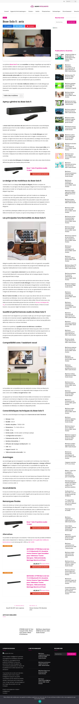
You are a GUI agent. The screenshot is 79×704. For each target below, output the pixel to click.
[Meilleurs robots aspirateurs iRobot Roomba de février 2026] (59, 193)
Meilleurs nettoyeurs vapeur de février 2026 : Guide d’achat (44, 664)
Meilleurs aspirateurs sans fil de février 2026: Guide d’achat (70, 537)
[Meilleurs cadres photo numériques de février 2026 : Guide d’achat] (59, 137)
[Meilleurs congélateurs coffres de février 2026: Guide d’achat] (59, 519)
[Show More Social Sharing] (37, 26)
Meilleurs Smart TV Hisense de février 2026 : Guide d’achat (70, 266)
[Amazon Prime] (44, 563)
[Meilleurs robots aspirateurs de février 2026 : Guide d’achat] (59, 410)
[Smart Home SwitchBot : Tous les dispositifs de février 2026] (59, 528)
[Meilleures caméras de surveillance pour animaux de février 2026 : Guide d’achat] (59, 238)
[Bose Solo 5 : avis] (27, 45)
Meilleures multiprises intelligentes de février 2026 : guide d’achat (70, 455)
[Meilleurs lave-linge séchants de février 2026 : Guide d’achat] (59, 384)
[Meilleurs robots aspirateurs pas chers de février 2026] (59, 554)
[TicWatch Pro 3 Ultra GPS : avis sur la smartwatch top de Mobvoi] (59, 493)
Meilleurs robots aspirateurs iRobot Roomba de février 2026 (70, 193)
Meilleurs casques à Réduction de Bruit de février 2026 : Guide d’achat (70, 437)
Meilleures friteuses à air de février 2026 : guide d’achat (70, 402)
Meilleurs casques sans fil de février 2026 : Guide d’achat (70, 445)
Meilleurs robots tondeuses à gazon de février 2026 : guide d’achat (70, 120)
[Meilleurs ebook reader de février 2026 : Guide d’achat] (59, 341)
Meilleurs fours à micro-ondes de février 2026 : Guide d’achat (70, 428)
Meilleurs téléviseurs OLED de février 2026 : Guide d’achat (70, 324)
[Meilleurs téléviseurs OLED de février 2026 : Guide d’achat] (59, 324)
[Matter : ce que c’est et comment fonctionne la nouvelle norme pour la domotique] (59, 473)
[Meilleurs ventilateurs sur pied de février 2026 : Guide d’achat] (59, 545)
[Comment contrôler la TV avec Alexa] (59, 464)
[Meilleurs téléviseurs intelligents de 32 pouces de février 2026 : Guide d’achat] (59, 67)
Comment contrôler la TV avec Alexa (70, 463)
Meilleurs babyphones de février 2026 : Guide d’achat (70, 358)
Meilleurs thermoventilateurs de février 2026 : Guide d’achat (70, 174)
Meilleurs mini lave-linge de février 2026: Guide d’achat (70, 156)
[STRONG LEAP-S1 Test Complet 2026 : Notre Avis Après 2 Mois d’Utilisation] (26, 623)
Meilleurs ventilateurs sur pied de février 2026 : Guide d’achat (70, 546)
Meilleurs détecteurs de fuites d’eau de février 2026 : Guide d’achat (70, 165)
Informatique (56, 11)
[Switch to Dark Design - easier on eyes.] (64, 1)
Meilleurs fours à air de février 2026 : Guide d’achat (44, 672)
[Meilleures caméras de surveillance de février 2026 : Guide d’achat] (59, 349)
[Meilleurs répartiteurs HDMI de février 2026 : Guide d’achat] (43, 623)
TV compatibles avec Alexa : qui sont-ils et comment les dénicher (70, 502)
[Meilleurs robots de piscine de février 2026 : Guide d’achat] (59, 111)
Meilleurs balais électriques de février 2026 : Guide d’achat (70, 95)
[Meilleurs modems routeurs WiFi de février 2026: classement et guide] (59, 85)
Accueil (6, 11)
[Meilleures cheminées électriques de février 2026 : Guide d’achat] (59, 182)
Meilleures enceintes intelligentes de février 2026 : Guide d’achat (70, 249)
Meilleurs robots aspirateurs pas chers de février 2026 (69, 555)
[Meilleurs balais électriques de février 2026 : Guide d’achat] (59, 94)
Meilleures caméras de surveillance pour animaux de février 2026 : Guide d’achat (70, 239)
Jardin (37, 11)
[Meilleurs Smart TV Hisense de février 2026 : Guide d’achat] (59, 267)
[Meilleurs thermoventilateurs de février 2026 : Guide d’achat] (59, 173)
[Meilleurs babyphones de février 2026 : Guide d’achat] (59, 358)
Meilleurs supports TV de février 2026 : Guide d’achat (70, 285)
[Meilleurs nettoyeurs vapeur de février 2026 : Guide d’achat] (33, 664)
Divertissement (67, 11)
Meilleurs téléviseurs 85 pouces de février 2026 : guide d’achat (70, 315)
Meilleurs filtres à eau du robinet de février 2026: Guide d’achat (70, 572)
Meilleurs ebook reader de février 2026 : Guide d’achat (70, 340)
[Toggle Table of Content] (20, 95)
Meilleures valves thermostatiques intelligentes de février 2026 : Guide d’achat (70, 219)
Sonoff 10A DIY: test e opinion (15, 608)
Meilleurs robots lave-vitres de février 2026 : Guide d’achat (70, 210)
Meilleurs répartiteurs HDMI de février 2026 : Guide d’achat (43, 630)
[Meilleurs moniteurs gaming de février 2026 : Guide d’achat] (59, 419)
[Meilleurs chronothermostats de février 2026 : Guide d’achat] (59, 393)
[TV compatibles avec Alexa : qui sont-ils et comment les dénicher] (59, 502)
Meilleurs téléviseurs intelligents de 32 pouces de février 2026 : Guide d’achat (70, 68)
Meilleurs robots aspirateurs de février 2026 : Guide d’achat (70, 411)
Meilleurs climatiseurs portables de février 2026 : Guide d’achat (70, 367)
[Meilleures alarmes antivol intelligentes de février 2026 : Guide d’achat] (59, 146)
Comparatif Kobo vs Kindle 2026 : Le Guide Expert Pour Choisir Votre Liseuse (70, 57)
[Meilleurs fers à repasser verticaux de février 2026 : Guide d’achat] (59, 563)
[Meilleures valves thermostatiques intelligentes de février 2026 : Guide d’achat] (59, 218)
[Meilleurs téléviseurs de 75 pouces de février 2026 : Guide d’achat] (59, 332)
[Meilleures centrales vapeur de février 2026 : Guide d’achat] (59, 581)
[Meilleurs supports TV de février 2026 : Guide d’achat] (59, 286)
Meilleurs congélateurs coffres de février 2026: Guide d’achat (70, 519)
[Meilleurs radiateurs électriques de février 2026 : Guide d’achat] (59, 294)
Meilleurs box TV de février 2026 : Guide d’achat (70, 76)
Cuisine (30, 11)
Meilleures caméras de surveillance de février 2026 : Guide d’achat (70, 350)
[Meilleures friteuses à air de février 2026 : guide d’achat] (59, 402)
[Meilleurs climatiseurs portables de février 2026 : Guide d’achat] (59, 367)
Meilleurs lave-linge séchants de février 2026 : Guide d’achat (70, 384)
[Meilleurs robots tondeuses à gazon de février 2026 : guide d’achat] (59, 120)
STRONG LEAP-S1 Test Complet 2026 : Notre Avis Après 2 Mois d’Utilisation (26, 631)
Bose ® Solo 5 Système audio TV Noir (37, 169)
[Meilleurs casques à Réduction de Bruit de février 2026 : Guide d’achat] (59, 437)
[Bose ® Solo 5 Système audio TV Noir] (14, 170)
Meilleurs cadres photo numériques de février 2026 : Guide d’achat (70, 137)
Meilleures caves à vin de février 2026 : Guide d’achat (70, 128)
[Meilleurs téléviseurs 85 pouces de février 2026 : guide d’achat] (59, 315)
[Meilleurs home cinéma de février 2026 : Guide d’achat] (59, 201)
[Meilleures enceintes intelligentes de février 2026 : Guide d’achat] (59, 248)
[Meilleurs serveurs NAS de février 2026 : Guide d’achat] (59, 103)
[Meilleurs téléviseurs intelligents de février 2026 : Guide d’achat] (59, 304)
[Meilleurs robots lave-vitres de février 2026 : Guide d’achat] (59, 210)
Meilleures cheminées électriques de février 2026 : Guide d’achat (70, 183)
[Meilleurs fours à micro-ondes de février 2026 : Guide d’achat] (59, 428)
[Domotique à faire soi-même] (59, 511)
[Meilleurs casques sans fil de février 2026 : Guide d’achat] (59, 446)
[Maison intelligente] (39, 6)
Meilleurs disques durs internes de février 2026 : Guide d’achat (70, 229)
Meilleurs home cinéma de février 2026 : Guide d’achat (70, 201)
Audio (4, 17)
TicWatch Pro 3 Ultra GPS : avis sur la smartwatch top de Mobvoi (70, 493)
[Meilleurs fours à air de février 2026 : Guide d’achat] (33, 673)
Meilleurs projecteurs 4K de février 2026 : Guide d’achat (70, 259)
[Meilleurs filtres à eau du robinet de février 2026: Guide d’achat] (59, 572)
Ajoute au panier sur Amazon (40, 174)
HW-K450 (31, 542)
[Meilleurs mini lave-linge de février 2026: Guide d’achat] (59, 156)
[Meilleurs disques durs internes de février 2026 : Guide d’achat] (59, 229)
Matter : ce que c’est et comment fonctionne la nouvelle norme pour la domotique (70, 473)
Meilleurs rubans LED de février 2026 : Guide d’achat (70, 375)
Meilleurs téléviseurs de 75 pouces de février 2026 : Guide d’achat (70, 333)
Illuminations (46, 11)
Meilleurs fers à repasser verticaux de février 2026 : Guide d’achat (70, 563)
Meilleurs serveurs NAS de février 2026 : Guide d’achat (70, 102)
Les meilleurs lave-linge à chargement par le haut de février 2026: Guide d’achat (70, 590)
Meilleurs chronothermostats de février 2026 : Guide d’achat (70, 393)
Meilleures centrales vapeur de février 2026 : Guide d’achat (70, 581)
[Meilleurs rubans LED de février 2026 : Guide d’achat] (59, 376)
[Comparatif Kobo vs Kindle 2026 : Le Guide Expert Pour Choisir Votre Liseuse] (59, 57)
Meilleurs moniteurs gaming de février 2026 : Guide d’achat (70, 420)
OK (40, 701)
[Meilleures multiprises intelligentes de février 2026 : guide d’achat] (59, 454)
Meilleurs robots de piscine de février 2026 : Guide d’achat (70, 111)
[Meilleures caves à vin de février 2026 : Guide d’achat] (59, 129)
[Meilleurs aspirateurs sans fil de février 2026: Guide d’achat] (59, 537)
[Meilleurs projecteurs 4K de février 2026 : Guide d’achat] (59, 258)
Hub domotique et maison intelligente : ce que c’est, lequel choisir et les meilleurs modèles (70, 484)
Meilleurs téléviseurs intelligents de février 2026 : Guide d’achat (70, 305)
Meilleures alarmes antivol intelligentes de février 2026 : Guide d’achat (70, 146)
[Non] (77, 699)
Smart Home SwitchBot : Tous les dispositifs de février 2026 (70, 528)
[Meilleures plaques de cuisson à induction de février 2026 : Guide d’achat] (59, 275)
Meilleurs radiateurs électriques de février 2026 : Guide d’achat (70, 295)
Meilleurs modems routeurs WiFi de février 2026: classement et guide (70, 86)
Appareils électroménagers (18, 11)
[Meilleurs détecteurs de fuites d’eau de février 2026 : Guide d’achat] (59, 165)
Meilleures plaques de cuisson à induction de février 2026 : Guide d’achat (70, 276)
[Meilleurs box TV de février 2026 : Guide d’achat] (59, 77)
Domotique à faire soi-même (70, 509)
